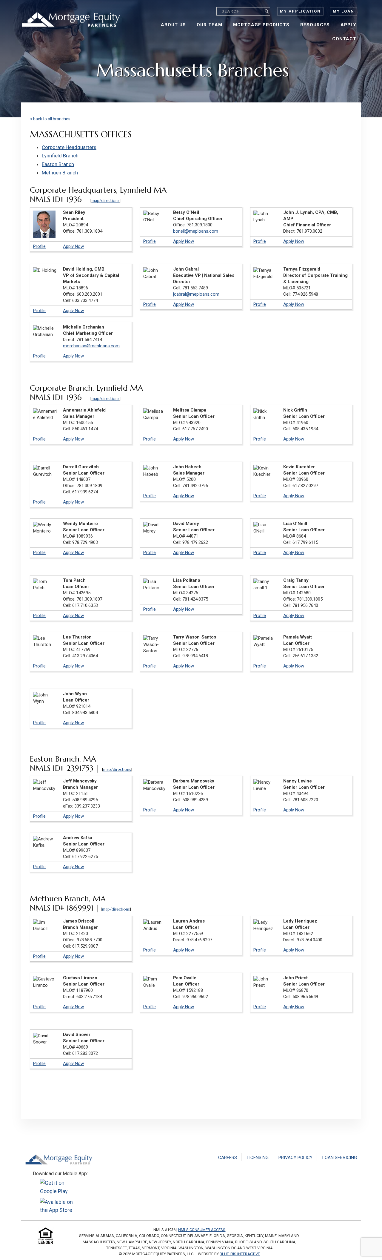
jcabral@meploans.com (196, 294)
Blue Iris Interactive (240, 1254)
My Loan (343, 11)
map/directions (105, 200)
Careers (227, 1157)
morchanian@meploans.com (91, 346)
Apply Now (73, 246)
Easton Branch (58, 164)
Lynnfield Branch (60, 156)
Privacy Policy (295, 1157)
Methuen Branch (60, 173)
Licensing (258, 1157)
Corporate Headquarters (69, 147)
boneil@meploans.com (195, 231)
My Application (300, 11)
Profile (39, 246)
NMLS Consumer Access (201, 1229)
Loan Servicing (339, 1157)
